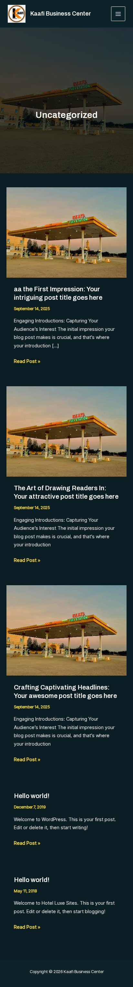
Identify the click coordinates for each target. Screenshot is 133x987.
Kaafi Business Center (60, 13)
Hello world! (31, 795)
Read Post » (27, 360)
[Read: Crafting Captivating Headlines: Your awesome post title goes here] (66, 630)
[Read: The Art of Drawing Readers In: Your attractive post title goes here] (66, 431)
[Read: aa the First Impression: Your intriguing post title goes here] (66, 232)
